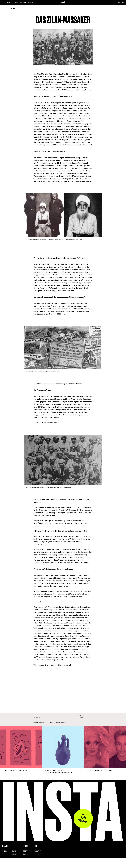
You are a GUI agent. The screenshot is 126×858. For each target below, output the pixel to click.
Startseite (4, 850)
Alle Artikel (23, 2)
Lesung (24, 853)
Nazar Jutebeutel (37, 853)
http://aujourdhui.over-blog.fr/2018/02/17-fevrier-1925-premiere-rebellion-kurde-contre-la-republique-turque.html (50, 487)
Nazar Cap (36, 851)
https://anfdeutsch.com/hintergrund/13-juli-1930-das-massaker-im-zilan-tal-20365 (44, 371)
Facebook (14, 854)
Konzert (24, 851)
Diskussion (25, 854)
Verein (9, 2)
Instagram (14, 853)
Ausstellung (25, 850)
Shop (119, 2)
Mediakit (3, 853)
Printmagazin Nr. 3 (38, 850)
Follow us (83, 821)
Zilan (65, 722)
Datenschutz (14, 850)
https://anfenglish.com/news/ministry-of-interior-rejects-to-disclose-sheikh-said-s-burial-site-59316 (66, 239)
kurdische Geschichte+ (58, 722)
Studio (15, 2)
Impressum (14, 851)
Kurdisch (51, 722)
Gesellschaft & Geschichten (39, 722)
